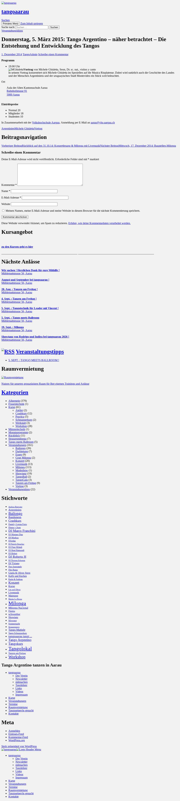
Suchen (5, 20)
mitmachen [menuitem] (21, 764)
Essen (18, 454)
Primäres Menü (10, 23)
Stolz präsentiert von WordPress (19, 746)
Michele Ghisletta (24, 128)
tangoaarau (15, 11)
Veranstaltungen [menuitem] (17, 783)
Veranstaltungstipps (12, 30)
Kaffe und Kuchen (17, 576)
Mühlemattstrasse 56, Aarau (16, 273)
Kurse (11, 407)
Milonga (20, 467)
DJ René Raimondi (16, 550)
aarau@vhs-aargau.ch (103, 122)
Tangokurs (15, 644)
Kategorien (14, 392)
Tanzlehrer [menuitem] (21, 768)
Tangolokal (20, 648)
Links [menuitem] (18, 771)
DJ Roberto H (17, 556)
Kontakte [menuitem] (13, 796)
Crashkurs (21, 413)
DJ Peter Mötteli (15, 547)
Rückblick (14, 435)
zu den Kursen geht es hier (17, 246)
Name (5, 191)
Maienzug (13, 595)
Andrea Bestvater (15, 507)
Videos (19, 691)
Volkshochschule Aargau (46, 122)
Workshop (21, 426)
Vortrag (38, 128)
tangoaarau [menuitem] (14, 755)
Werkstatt (20, 422)
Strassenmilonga (17, 438)
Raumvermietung (18, 707)
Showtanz (21, 473)
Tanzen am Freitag (25, 482)
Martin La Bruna (15, 599)
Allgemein (14, 400)
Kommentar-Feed (18, 737)
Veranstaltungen (17, 445)
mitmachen (21, 681)
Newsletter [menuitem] (21, 761)
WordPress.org (16, 740)
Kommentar (9, 184)
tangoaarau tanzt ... (20, 636)
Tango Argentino (19, 640)
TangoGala (21, 479)
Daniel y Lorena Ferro (17, 524)
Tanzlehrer (21, 685)
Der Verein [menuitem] (21, 758)
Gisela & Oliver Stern (19, 572)
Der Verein (21, 675)
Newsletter (21, 678)
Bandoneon (14, 517)
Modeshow (21, 470)
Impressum (21, 694)
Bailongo (20, 448)
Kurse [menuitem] (11, 780)
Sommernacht (14, 624)
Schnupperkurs (23, 419)
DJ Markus (13, 537)
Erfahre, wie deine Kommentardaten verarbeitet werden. (99, 223)
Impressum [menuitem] (21, 777)
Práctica (11, 611)
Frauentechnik (16, 403)
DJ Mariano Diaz (15, 534)
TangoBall (21, 476)
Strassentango (14, 627)
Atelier (19, 410)
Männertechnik (16, 429)
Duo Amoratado (15, 566)
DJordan (12, 541)
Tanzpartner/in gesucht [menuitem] (21, 793)
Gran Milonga (23, 457)
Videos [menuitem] (19, 774)
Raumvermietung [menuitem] (18, 790)
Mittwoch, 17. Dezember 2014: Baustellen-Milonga (138, 145)
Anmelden (14, 730)
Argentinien (8, 128)
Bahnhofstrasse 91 (17, 90)
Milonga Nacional (18, 607)
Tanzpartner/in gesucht (21, 710)
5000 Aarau (13, 94)
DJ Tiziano (13, 563)
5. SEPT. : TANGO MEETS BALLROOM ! (33, 360)
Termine (13, 704)
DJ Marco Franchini (21, 531)
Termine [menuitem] (13, 787)
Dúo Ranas (13, 570)
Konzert (19, 460)
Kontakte (13, 713)
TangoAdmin (30, 54)
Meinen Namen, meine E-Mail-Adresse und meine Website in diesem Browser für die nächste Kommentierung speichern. (73, 210)
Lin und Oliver (14, 590)
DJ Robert (12, 553)
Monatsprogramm (18, 432)
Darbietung (21, 451)
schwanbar (14, 614)
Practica (19, 416)
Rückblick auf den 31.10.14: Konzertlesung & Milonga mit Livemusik (50, 145)
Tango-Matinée (16, 629)
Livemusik (21, 464)
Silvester (12, 620)
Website (5, 204)
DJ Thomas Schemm (16, 560)
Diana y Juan (14, 527)
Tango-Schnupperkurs (17, 633)
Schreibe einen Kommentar (53, 54)
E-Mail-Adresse (11, 197)
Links (18, 688)
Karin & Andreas (15, 579)
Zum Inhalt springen (31, 23)
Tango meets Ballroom (21, 441)
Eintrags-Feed (16, 733)
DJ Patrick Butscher (16, 544)
